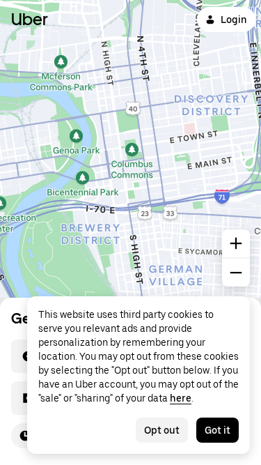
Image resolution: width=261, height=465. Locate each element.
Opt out (162, 430)
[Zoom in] (236, 243)
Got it (217, 430)
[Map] (130, 149)
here (180, 398)
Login (234, 19)
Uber (29, 19)
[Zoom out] (236, 273)
